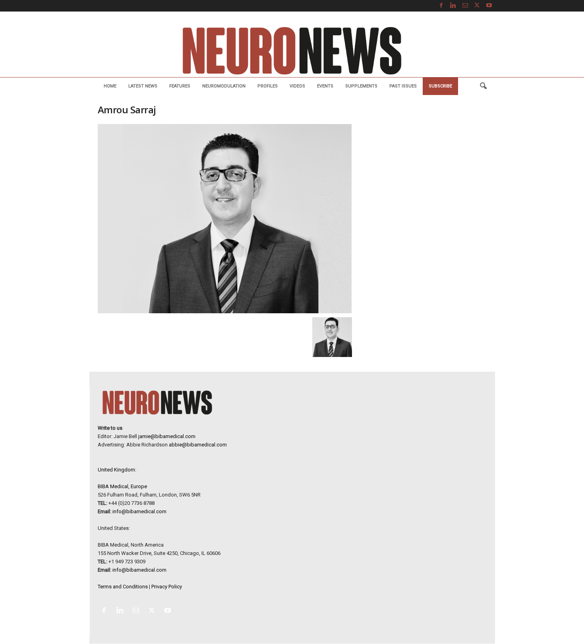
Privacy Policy (166, 587)
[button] (483, 86)
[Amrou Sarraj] (225, 218)
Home (110, 86)
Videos (297, 86)
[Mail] (465, 6)
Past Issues (403, 86)
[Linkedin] (453, 6)
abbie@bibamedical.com (198, 445)
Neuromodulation (224, 86)
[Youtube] (489, 6)
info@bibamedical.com (139, 511)
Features (179, 86)
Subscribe (440, 86)
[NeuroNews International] (292, 50)
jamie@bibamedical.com (166, 436)
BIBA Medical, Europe (122, 486)
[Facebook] (441, 6)
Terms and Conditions (123, 587)
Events (325, 86)
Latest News (142, 86)
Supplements (361, 86)
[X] (477, 6)
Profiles (267, 86)
